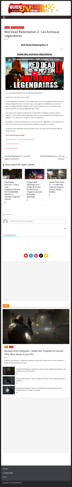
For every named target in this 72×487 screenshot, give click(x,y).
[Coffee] (46, 255)
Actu (6, 347)
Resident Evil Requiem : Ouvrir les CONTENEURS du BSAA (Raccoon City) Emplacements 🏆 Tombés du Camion (39, 389)
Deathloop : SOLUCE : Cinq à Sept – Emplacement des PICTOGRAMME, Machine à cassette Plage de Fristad (12, 190)
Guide (11, 347)
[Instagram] (36, 255)
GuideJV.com (18, 483)
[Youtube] (25, 255)
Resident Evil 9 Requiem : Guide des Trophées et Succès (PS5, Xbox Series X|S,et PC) (33, 352)
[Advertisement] (36, 281)
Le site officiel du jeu (11, 144)
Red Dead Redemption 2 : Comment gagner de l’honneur (17, 157)
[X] (30, 255)
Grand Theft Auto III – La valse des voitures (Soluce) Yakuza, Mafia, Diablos (56, 187)
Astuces (7, 27)
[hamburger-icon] (62, 49)
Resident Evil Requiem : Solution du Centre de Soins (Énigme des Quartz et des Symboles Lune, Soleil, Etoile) (41, 370)
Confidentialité (8, 473)
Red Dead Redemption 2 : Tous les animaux (52, 157)
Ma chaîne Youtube (11, 148)
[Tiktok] (41, 255)
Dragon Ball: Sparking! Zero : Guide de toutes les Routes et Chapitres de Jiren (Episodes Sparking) (34, 189)
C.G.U (5, 477)
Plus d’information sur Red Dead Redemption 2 (20, 139)
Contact (5, 469)
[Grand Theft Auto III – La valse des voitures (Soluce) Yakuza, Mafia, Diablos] (57, 174)
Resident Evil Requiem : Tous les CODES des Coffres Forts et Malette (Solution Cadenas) (40, 380)
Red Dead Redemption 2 (17, 27)
